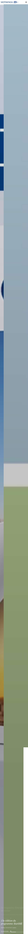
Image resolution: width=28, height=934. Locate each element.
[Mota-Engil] (9, 2)
